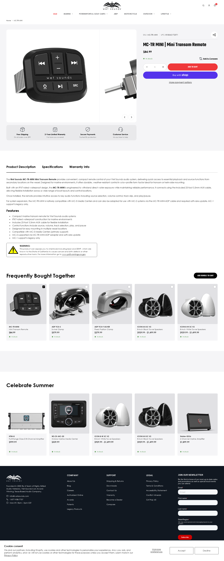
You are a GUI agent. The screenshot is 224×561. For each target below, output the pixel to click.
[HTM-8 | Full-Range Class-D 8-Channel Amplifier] (26, 413)
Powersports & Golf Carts (92, 14)
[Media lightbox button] (52, 76)
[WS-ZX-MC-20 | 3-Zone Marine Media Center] (69, 413)
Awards (70, 500)
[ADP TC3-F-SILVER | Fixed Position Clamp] (112, 304)
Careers (70, 490)
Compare (111, 504)
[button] (112, 429)
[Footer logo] (14, 478)
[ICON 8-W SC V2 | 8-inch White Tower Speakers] (197, 304)
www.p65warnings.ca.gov (74, 254)
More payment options (180, 82)
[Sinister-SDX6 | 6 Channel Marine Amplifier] (197, 413)
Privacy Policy (11, 555)
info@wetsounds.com (19, 496)
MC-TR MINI (18, 20)
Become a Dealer (114, 500)
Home (8, 20)
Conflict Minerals (153, 495)
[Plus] (163, 67)
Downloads (112, 486)
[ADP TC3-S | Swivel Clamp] (69, 304)
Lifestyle (165, 14)
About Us (71, 481)
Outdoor (147, 14)
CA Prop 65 (151, 500)
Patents (70, 504)
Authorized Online (75, 495)
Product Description (21, 167)
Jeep (116, 14)
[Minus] (146, 67)
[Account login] (209, 5)
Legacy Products (74, 509)
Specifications (52, 167)
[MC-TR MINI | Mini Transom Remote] (26, 304)
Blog (69, 486)
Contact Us (112, 490)
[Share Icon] (214, 34)
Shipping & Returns (115, 481)
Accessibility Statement (156, 490)
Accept (181, 550)
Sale (55, 14)
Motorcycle (130, 14)
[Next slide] (131, 117)
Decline (206, 550)
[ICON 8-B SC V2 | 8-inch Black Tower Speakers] (155, 304)
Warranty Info (79, 167)
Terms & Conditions (154, 486)
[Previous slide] (124, 117)
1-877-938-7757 (16, 499)
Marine (67, 14)
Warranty (111, 495)
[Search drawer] (203, 5)
